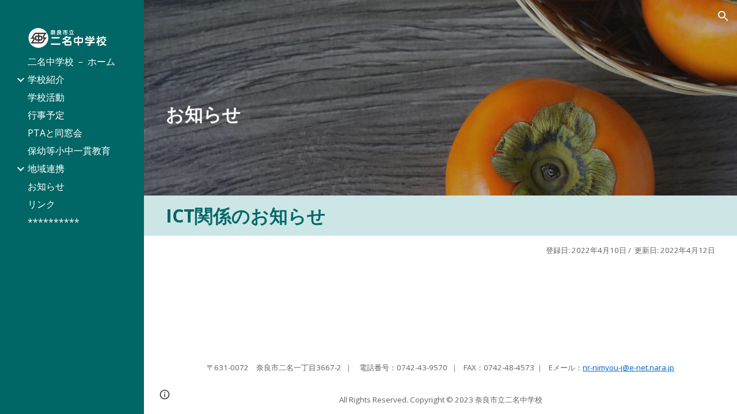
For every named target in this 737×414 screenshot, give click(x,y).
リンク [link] (41, 204)
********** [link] (53, 222)
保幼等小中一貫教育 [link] (69, 150)
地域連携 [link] (46, 168)
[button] (723, 16)
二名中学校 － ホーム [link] (71, 61)
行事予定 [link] (46, 115)
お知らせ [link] (46, 186)
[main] (440, 113)
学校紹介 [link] (46, 79)
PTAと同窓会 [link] (55, 132)
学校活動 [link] (46, 97)
